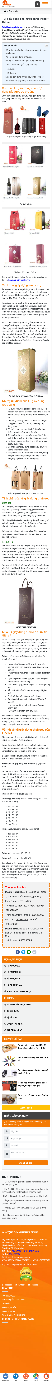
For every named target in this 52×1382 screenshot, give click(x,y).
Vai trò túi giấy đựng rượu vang (19, 57)
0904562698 (12, 924)
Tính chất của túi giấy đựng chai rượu (22, 64)
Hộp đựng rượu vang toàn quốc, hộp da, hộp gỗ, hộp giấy (32, 1084)
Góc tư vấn (13, 11)
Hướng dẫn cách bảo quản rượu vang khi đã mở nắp (25, 1196)
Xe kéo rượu (12, 1011)
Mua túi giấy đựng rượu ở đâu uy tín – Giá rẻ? (25, 77)
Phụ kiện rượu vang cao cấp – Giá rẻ (33, 1059)
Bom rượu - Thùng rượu (18, 991)
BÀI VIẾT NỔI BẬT (13, 1039)
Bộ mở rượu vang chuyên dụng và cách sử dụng (33, 1071)
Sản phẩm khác (14, 1030)
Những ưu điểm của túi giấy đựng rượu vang (25, 60)
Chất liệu (11, 69)
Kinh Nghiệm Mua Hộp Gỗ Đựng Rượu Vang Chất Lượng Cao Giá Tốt (23, 1216)
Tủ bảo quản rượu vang (18, 1004)
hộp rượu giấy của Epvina (19, 280)
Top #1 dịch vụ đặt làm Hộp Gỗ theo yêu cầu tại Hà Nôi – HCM (32, 1046)
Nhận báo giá (25, 1162)
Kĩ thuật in (11, 73)
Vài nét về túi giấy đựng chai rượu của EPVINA (25, 80)
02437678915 (22, 906)
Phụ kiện (9, 998)
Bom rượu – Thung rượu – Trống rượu (33, 1096)
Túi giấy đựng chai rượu (12, 27)
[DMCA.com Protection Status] (26, 1274)
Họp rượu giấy (13, 972)
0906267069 (38, 915)
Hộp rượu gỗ (13, 978)
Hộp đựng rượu (13, 959)
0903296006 (12, 910)
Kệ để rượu (12, 1017)
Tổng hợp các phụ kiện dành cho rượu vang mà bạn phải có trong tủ (25, 1202)
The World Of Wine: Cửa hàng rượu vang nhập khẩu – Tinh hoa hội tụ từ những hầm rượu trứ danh (26, 1190)
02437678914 (37, 906)
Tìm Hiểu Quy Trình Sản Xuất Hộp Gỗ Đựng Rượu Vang (24, 1209)
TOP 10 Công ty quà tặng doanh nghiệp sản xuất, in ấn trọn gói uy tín (25, 1183)
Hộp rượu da (13, 966)
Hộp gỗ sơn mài (14, 985)
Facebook (7, 1285)
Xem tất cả (26, 1107)
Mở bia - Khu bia (14, 1024)
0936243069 (22, 919)
